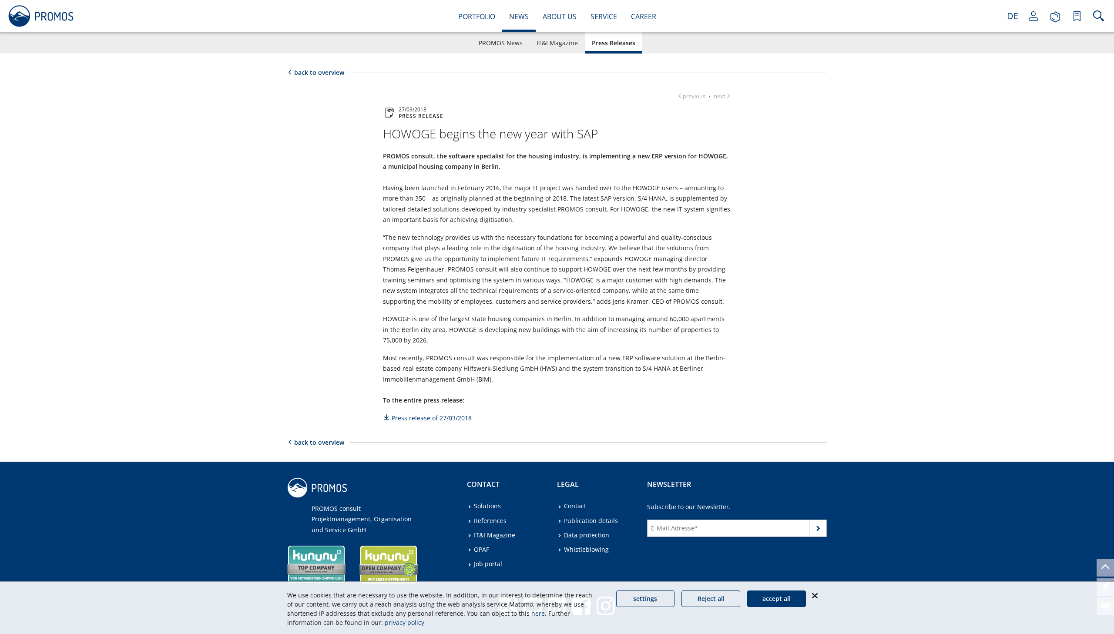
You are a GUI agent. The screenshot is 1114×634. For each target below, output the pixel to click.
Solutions (487, 506)
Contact (575, 506)
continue (818, 530)
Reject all (711, 598)
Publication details (591, 521)
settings (645, 598)
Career (643, 16)
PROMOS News (501, 43)
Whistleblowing (586, 549)
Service (604, 16)
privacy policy (404, 622)
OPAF (481, 549)
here (538, 613)
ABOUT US (560, 16)
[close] (814, 595)
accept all (776, 598)
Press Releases (613, 43)
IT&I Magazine (557, 43)
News (519, 16)
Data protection (586, 535)
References (490, 521)
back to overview (319, 72)
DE (1012, 16)
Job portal (488, 564)
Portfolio (476, 16)
